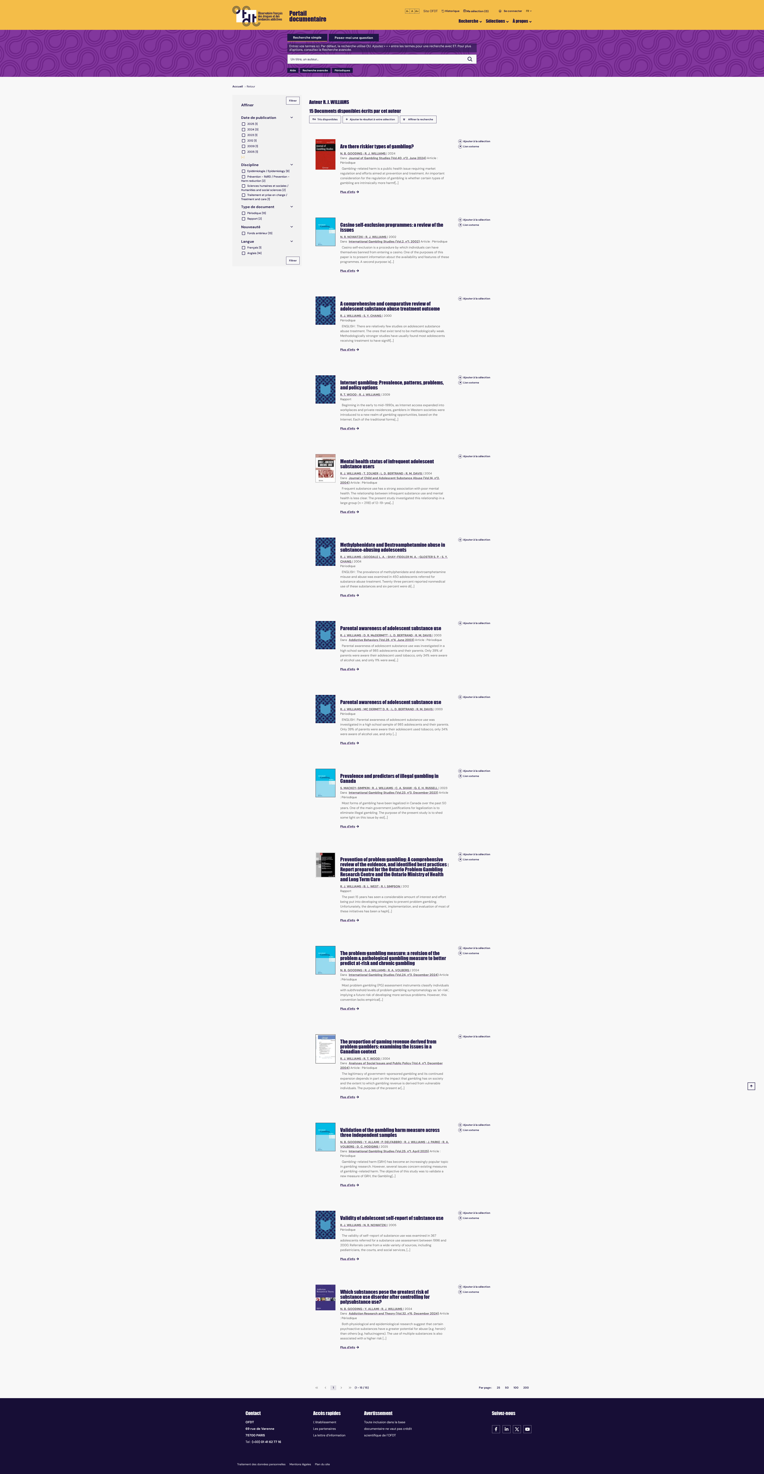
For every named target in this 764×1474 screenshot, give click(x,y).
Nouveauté (250, 227)
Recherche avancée (315, 70)
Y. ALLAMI (372, 1142)
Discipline (250, 164)
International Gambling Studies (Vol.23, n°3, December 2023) (393, 793)
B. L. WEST (371, 886)
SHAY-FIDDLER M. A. (402, 557)
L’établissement (324, 1422)
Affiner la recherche (420, 119)
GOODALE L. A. (374, 557)
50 (507, 1387)
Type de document (257, 206)
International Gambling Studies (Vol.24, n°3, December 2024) (394, 975)
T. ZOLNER (370, 473)
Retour (251, 86)
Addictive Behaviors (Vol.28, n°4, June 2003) (381, 640)
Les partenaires (324, 1429)
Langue (247, 241)
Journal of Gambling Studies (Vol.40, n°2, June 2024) (387, 158)
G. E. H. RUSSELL (426, 788)
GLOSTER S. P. (429, 557)
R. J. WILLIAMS (375, 154)
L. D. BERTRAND (392, 473)
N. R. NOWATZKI (351, 237)
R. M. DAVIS (414, 473)
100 (516, 1387)
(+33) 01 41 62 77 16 (266, 1442)
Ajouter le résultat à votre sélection (372, 119)
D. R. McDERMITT (375, 635)
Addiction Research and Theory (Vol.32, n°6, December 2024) (394, 1314)
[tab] (307, 37)
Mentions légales (300, 1464)
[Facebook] (496, 1429)
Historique (451, 11)
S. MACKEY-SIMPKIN (355, 788)
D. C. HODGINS (367, 1147)
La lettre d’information (329, 1435)
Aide (293, 70)
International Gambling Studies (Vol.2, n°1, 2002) (384, 242)
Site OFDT (430, 11)
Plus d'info (347, 192)
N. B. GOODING (351, 154)
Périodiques (342, 70)
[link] (316, 1387)
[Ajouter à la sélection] (460, 141)
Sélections (495, 21)
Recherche (468, 21)
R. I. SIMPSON (390, 886)
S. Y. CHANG (372, 316)
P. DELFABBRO (391, 1142)
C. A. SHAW (403, 788)
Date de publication (258, 117)
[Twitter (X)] (517, 1429)
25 (498, 1387)
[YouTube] (527, 1429)
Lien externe (471, 146)
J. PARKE (434, 1142)
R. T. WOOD (348, 395)
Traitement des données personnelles (261, 1464)
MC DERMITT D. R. (376, 709)
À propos (520, 21)
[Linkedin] (507, 1429)
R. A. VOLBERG (398, 970)
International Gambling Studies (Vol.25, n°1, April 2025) (389, 1151)
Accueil (237, 86)
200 (526, 1387)
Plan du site (322, 1464)
